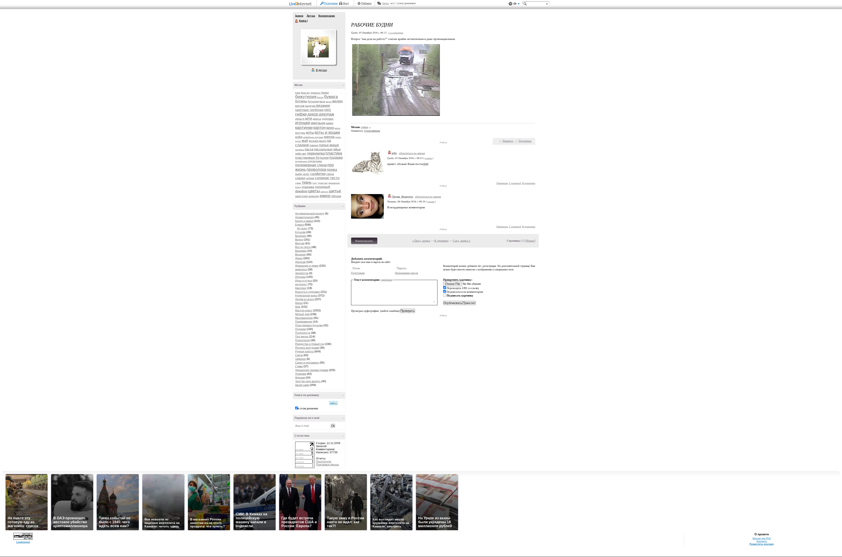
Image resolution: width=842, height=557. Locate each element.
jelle (394, 153)
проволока (316, 169)
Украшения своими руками (311, 370)
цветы (314, 191)
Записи (299, 15)
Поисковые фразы (327, 464)
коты (310, 132)
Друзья (311, 15)
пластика (333, 153)
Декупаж (300, 262)
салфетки (318, 174)
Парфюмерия (303, 321)
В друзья (321, 70)
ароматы (316, 92)
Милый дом (302, 314)
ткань (307, 182)
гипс (327, 110)
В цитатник (528, 183)
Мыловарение (304, 318)
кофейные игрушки (313, 137)
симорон (300, 359)
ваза (322, 101)
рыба (298, 174)
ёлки (297, 92)
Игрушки (300, 276)
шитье (335, 191)
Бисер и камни (304, 221)
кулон (298, 141)
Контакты (761, 541)
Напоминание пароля (406, 273)
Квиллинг (301, 288)
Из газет (302, 228)
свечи (330, 174)
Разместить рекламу (761, 544)
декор (312, 114)
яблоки (336, 196)
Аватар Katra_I (318, 46)
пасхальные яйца (327, 149)
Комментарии (326, 15)
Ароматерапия (304, 217)
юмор (325, 195)
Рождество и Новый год (309, 344)
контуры (300, 132)
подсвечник (301, 161)
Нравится (508, 141)
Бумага (299, 224)
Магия (299, 303)
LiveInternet (301, 4)
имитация (318, 123)
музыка (313, 141)
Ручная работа (304, 351)
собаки (310, 178)
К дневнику (441, 240)
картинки (304, 127)
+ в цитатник (395, 32)
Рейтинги (366, 3)
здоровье (328, 118)
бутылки (313, 101)
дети (308, 118)
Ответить (502, 183)
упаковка (307, 187)
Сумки (299, 366)
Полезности (302, 332)
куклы (338, 137)
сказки (300, 178)
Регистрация (331, 3)
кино (330, 128)
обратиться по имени (412, 153)
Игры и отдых (303, 280)
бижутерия (305, 96)
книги (337, 128)
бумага (331, 96)
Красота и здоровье (307, 291)
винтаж (300, 105)
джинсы (317, 119)
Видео (299, 239)
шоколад (313, 196)
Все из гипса (303, 247)
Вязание (300, 254)
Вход (346, 3)
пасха (309, 149)
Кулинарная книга (306, 295)
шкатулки (301, 196)
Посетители (323, 461)
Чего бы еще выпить (308, 381)
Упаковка (300, 373)
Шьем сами (302, 385)
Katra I (296, 21)
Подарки (300, 329)
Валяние (300, 235)
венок (329, 101)
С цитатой (515, 183)
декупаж (326, 114)
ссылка (428, 158)
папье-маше (329, 145)
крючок (329, 137)
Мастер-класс (303, 310)
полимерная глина (311, 165)
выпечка (310, 105)
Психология (302, 340)
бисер (320, 97)
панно (314, 145)
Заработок (301, 273)
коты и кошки (327, 132)
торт (314, 183)
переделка (316, 153)
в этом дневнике (308, 408)
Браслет (305, 92)
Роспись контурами (307, 347)
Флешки (300, 377)
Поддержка (510, 4)
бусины (301, 101)
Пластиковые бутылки (309, 325)
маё (305, 141)
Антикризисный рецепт (309, 213)
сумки (298, 183)
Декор (299, 258)
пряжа (332, 169)
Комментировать (364, 240)
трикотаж (323, 183)
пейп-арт (301, 153)
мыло (322, 141)
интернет (301, 284)
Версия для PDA (762, 538)
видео (337, 101)
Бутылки (300, 232)
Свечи (299, 355)
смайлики (386, 279)
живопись (301, 269)
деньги (299, 118)
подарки (336, 157)
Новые (530, 240)
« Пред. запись (421, 240)
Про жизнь (301, 336)
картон (319, 127)
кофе (299, 137)
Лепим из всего (304, 299)
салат (306, 174)
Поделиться (525, 141)
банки (325, 92)
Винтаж (300, 243)
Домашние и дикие (307, 265)
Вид (516, 4)
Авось (385, 3)
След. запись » (462, 240)
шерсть (324, 191)
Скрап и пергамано (307, 362)
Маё (297, 306)
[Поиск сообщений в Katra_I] (333, 403)
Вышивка (301, 250)
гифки (301, 114)
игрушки (302, 123)
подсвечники (315, 161)
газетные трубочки (309, 110)
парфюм (299, 149)
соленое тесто (327, 178)
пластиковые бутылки (312, 157)
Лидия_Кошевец (402, 196)
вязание (323, 106)
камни (329, 123)
